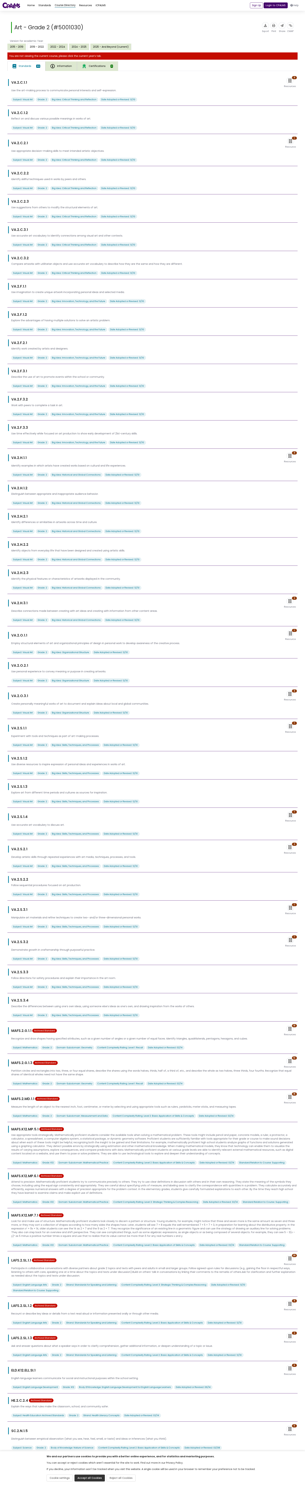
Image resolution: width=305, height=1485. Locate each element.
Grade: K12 (48, 1162)
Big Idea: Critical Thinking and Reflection (74, 99)
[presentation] (16, 47)
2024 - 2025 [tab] (79, 47)
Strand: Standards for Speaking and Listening (91, 1284)
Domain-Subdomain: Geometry (74, 1047)
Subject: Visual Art (23, 99)
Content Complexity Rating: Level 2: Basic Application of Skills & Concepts (153, 1115)
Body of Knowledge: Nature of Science (72, 1447)
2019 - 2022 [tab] (37, 47)
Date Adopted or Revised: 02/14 (165, 1047)
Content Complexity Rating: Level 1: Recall (120, 1047)
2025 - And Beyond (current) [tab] (111, 47)
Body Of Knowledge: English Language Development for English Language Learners (125, 1387)
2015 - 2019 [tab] (16, 47)
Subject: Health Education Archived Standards (38, 1415)
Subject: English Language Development (35, 1387)
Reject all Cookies (121, 1478)
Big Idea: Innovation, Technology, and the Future (78, 301)
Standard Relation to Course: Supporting (262, 1162)
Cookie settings (60, 1478)
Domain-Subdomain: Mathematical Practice (83, 1162)
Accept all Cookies (89, 1478)
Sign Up (256, 5)
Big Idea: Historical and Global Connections (76, 474)
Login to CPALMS (276, 5)
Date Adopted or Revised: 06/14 (193, 1387)
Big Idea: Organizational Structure (70, 652)
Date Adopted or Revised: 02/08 (202, 1447)
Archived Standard (44, 1030)
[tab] (26, 66)
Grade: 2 (42, 99)
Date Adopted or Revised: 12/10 (118, 99)
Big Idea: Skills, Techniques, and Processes (75, 744)
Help (296, 5)
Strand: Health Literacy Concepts (101, 1415)
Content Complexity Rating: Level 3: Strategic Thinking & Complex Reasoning (155, 1201)
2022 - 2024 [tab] (57, 47)
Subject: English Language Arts (30, 1284)
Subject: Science (22, 1447)
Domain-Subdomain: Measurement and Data (82, 1115)
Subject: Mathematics (25, 1047)
